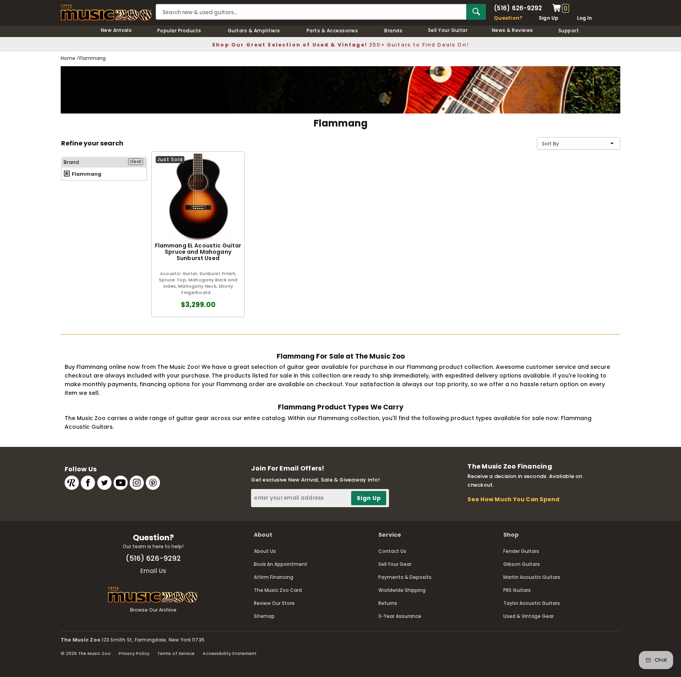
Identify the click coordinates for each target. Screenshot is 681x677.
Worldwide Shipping (402, 590)
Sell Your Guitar (448, 30)
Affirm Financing (273, 577)
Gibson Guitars (521, 564)
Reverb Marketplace (72, 483)
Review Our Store (274, 603)
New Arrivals (116, 30)
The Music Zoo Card (278, 590)
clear (135, 161)
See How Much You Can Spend (513, 499)
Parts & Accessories (332, 30)
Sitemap (264, 616)
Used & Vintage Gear (528, 616)
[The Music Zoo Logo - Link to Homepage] (106, 12)
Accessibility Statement (230, 653)
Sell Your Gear (394, 564)
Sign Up (549, 18)
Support (568, 30)
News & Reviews (512, 30)
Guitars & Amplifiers (254, 30)
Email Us (153, 571)
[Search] (476, 12)
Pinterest (153, 483)
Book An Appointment (280, 564)
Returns (387, 603)
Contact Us (392, 551)
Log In (584, 18)
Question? (508, 18)
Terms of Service (176, 653)
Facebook (88, 483)
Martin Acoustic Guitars (531, 577)
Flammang (86, 174)
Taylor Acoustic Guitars (531, 603)
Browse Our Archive (153, 609)
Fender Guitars (521, 551)
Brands (393, 30)
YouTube (121, 483)
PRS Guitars (517, 590)
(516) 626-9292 (518, 8)
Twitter (104, 483)
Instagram (137, 483)
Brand (71, 162)
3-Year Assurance (399, 616)
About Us (265, 551)
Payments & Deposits (405, 577)
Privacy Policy (134, 653)
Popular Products (179, 30)
